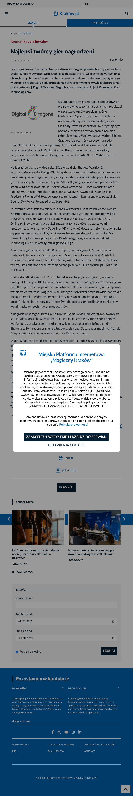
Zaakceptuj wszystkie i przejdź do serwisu (66, 437)
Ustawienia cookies (66, 445)
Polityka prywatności (73, 424)
